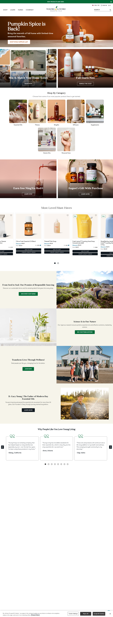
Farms (20, 10)
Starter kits (46, 153)
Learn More (85, 194)
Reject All (85, 613)
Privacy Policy (35, 615)
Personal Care (66, 153)
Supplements (95, 125)
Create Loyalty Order (28, 252)
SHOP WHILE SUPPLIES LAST (19, 42)
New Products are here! (55, 2)
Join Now (28, 369)
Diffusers (76, 125)
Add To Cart (28, 249)
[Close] (110, 614)
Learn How (28, 194)
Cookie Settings (73, 613)
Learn (12, 10)
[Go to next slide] (108, 235)
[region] (56, 614)
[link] (104, 5)
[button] (110, 10)
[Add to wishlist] (39, 215)
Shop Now (28, 84)
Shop (5, 10)
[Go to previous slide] (4, 235)
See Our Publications (85, 332)
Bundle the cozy (85, 84)
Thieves (37, 125)
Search (97, 10)
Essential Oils (18, 125)
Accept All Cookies (99, 613)
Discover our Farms (28, 294)
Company (30, 10)
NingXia (56, 125)
